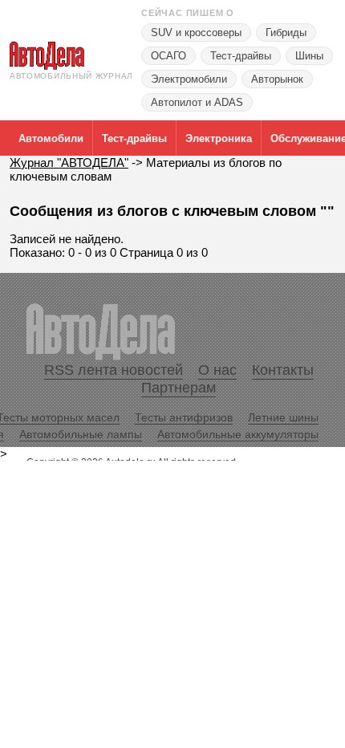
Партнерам (178, 388)
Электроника (218, 138)
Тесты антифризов (184, 417)
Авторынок (277, 79)
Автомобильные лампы (80, 434)
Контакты (283, 370)
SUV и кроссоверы (196, 32)
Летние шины (283, 417)
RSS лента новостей (113, 370)
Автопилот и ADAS (197, 102)
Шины (309, 56)
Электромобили (189, 79)
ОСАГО (168, 56)
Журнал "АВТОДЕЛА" (69, 162)
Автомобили (50, 138)
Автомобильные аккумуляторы (238, 434)
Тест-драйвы (240, 56)
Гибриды (286, 32)
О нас (217, 370)
